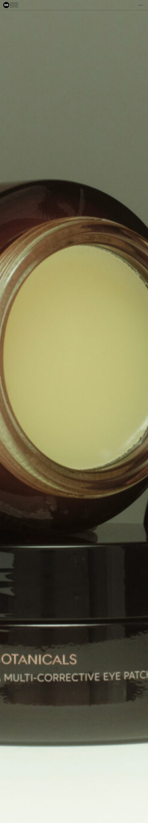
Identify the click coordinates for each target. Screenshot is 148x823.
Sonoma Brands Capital (10, 5)
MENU (140, 5)
